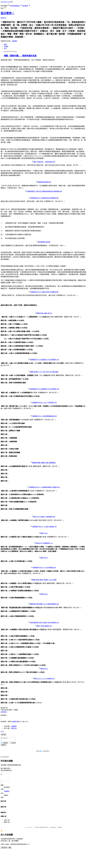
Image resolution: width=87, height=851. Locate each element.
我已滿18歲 (4, 847)
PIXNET (31, 827)
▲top (2, 731)
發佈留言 (3, 745)
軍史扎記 (14, 728)
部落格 (6, 46)
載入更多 (3, 734)
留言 (18, 721)
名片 (5, 48)
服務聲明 (59, 827)
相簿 (5, 44)
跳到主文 (3, 18)
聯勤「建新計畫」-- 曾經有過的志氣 (20, 56)
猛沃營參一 (7, 13)
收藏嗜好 (14, 41)
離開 (10, 847)
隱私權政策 (53, 827)
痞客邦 (14, 721)
